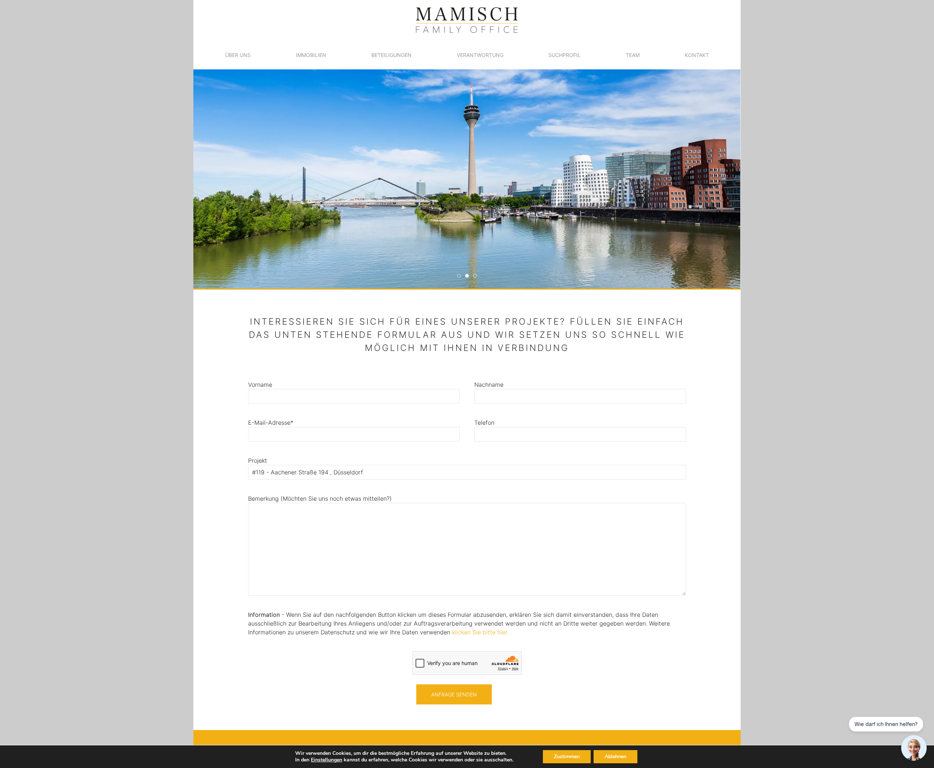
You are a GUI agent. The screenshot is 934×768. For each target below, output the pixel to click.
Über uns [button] (238, 55)
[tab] (459, 276)
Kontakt (697, 55)
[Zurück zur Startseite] (467, 20)
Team (633, 55)
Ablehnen (615, 756)
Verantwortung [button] (480, 55)
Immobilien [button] (311, 55)
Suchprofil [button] (564, 55)
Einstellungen (326, 760)
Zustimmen (567, 756)
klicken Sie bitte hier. (480, 632)
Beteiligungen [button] (391, 55)
